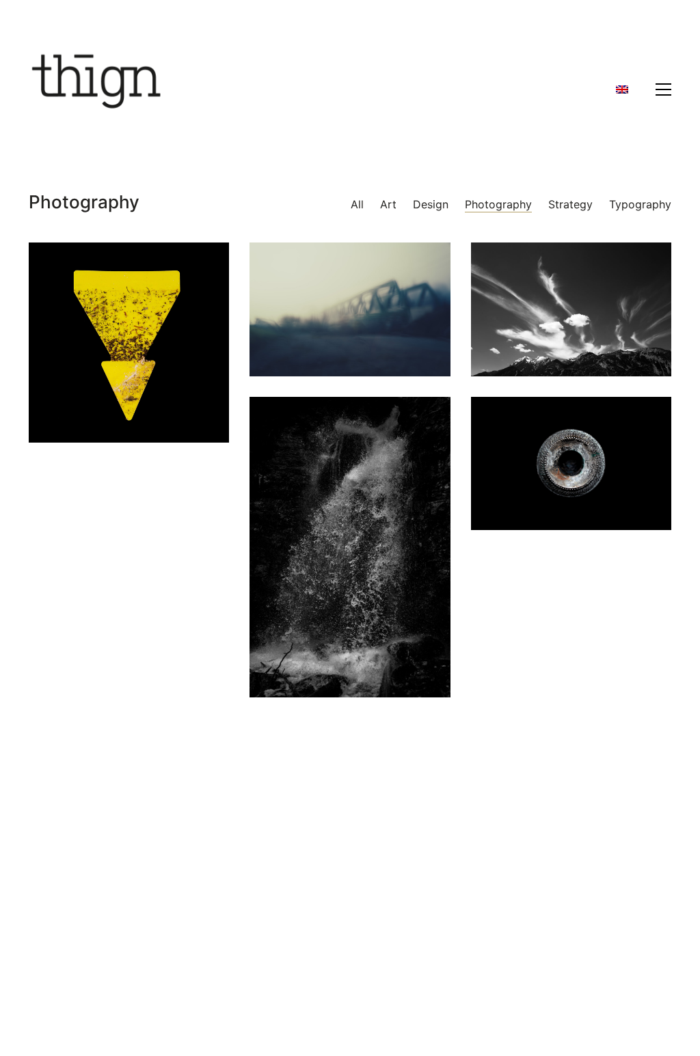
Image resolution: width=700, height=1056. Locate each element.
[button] (663, 89)
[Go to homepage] (97, 89)
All (357, 204)
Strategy (570, 204)
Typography (640, 204)
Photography (498, 204)
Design (430, 204)
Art (388, 204)
